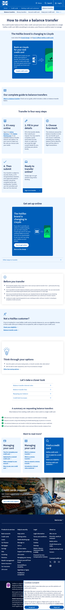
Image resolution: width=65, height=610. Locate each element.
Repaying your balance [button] (20, 394)
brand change (25, 38)
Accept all (32, 607)
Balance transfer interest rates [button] (23, 385)
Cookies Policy (59, 603)
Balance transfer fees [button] (20, 390)
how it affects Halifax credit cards (43, 38)
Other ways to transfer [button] (10, 260)
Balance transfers (9, 12)
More (57, 12)
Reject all (57, 607)
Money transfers (21, 12)
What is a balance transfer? (12, 99)
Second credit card (33, 12)
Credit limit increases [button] (20, 398)
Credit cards (14, 8)
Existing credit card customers (30, 8)
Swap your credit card (47, 12)
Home (5, 8)
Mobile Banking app (10, 135)
